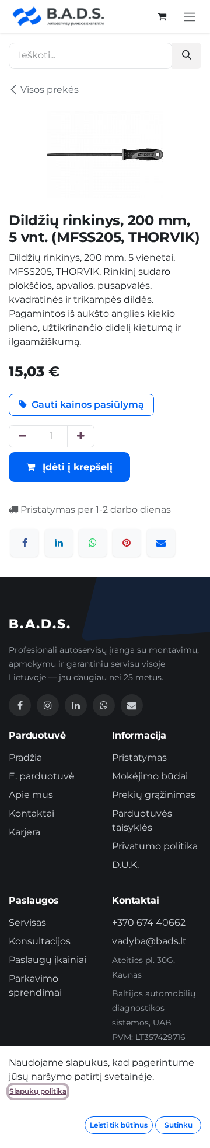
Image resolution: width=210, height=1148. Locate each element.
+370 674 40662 (149, 922)
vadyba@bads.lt (149, 941)
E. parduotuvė (42, 776)
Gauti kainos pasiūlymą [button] (88, 404)
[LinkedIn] (59, 542)
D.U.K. (125, 864)
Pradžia (25, 757)
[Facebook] (24, 542)
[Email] (132, 705)
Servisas (27, 922)
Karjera (24, 832)
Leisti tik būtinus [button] (119, 1125)
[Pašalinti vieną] (22, 436)
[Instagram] (48, 705)
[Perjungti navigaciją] (189, 17)
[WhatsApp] (93, 542)
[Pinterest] (127, 542)
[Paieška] (186, 56)
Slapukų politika (37, 1091)
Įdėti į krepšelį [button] (76, 467)
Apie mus (31, 794)
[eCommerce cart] (161, 16)
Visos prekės (49, 89)
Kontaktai (31, 813)
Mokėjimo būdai (150, 776)
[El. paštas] (161, 542)
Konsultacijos (40, 941)
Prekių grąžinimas (153, 794)
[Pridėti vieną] (80, 436)
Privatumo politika (155, 846)
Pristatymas (139, 757)
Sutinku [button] (178, 1125)
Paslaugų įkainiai (47, 959)
